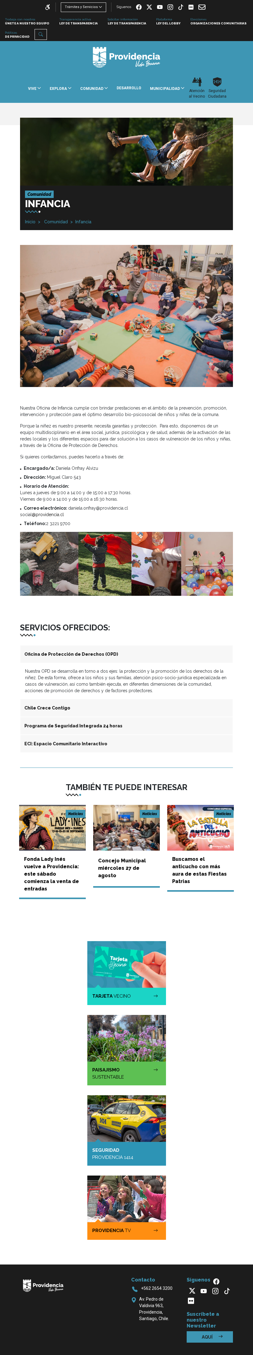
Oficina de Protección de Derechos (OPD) (71, 654)
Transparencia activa (78, 21)
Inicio (30, 221)
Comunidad (55, 221)
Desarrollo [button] (129, 88)
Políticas (17, 34)
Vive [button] (32, 88)
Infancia (83, 221)
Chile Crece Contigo (47, 707)
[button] (41, 34)
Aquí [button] (208, 1337)
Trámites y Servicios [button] (81, 7)
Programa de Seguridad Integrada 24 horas (73, 725)
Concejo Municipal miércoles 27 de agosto (122, 868)
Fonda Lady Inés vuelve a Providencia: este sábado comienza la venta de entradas (51, 874)
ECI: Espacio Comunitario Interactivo (65, 743)
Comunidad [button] (92, 88)
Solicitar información (127, 21)
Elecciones (218, 21)
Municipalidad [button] (165, 88)
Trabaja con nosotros (27, 21)
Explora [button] (59, 88)
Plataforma (168, 21)
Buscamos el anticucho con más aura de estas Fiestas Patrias (199, 870)
